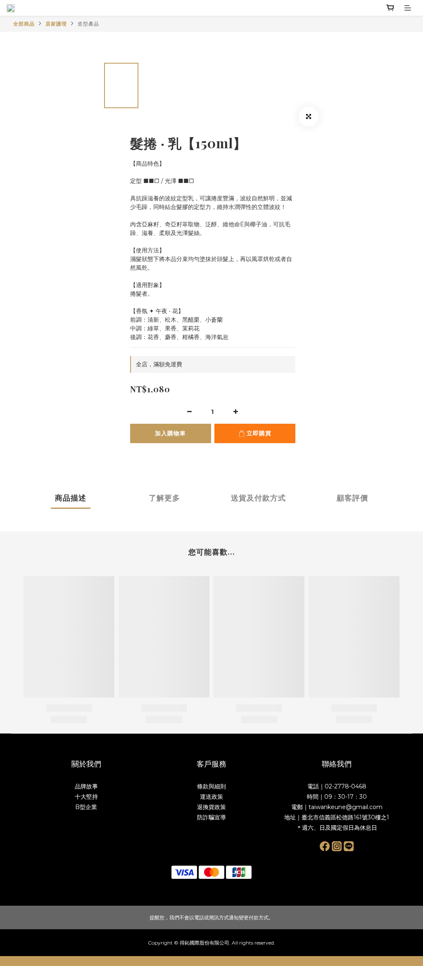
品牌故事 (86, 786)
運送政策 (211, 796)
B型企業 (86, 807)
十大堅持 (86, 796)
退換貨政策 (211, 807)
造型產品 (88, 24)
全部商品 (24, 24)
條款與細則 (211, 786)
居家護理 (56, 24)
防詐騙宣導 (211, 817)
